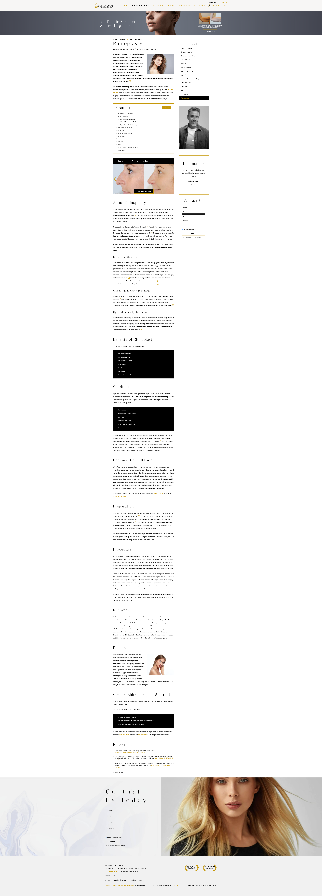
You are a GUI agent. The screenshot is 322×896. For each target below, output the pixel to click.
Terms (199, 237)
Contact (185, 6)
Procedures (140, 6)
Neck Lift (184, 90)
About (171, 6)
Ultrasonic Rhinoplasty (126, 119)
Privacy (195, 237)
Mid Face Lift (186, 83)
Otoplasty (184, 94)
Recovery (119, 141)
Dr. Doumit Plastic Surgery (114, 865)
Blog (140, 880)
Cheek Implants (187, 52)
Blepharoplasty (186, 48)
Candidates (120, 130)
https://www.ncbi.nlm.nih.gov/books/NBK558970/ (130, 753)
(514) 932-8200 (159, 493)
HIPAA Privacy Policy (112, 880)
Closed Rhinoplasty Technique (129, 122)
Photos (158, 6)
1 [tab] (191, 184)
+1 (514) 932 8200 (220, 6)
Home (125, 6)
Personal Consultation (124, 133)
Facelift (183, 63)
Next (172, 179)
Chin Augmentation (188, 56)
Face (130, 39)
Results (119, 144)
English (213, 2)
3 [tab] (194, 184)
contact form (142, 735)
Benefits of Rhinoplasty (124, 127)
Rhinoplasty (185, 98)
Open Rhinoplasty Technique (128, 125)
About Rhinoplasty (122, 116)
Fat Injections (186, 67)
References (120, 150)
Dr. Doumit (175, 885)
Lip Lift (183, 75)
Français (224, 2)
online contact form (119, 496)
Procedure (120, 139)
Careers (200, 6)
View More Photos (144, 191)
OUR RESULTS (210, 31)
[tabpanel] (194, 127)
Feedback (133, 880)
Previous (115, 179)
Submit (193, 233)
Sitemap (124, 880)
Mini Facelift (185, 86)
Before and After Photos (124, 113)
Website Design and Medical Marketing (120, 885)
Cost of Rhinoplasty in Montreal (127, 147)
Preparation (120, 136)
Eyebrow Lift (185, 60)
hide (167, 108)
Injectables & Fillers (188, 71)
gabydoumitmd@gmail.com (129, 871)
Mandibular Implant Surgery (191, 79)
